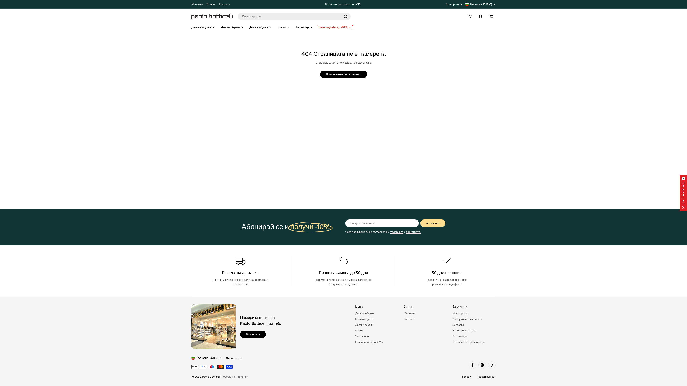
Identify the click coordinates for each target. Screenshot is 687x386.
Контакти (224, 4)
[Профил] (480, 16)
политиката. (413, 232)
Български (452, 4)
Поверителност (486, 376)
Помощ (211, 4)
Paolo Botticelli (211, 376)
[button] (683, 193)
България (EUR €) (481, 4)
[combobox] (294, 16)
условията (396, 232)
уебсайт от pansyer (235, 376)
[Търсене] (346, 16)
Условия (467, 376)
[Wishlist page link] (470, 16)
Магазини (197, 4)
